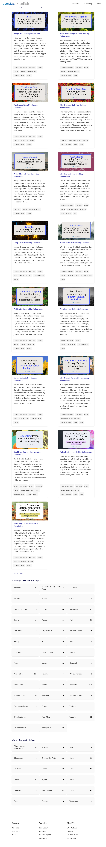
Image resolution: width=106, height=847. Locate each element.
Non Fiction (18, 674)
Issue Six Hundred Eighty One (78, 140)
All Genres (73, 587)
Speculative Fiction (21, 706)
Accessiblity (71, 838)
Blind (71, 747)
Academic (17, 587)
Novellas (45, 674)
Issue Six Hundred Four (21, 418)
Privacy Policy (72, 835)
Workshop (88, 3)
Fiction (40, 67)
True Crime (46, 717)
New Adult (73, 663)
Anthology (45, 747)
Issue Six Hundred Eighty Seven (24, 140)
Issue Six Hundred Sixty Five (31, 209)
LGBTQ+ (17, 652)
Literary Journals (19, 75)
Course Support (45, 835)
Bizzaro (44, 598)
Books (14, 835)
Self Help (45, 695)
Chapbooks (18, 758)
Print (81, 144)
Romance (73, 684)
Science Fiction (19, 695)
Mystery (45, 663)
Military (16, 663)
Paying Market (47, 790)
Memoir (72, 652)
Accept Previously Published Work (52, 587)
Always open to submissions (19, 747)
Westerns (72, 717)
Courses (42, 831)
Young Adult (46, 727)
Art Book (17, 598)
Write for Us (16, 831)
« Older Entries (17, 573)
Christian (45, 609)
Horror (44, 641)
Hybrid (16, 71)
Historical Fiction (75, 631)
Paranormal (18, 684)
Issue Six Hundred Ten (27, 344)
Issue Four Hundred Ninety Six (23, 561)
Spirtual (45, 706)
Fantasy (45, 620)
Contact (70, 831)
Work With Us (72, 828)
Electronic (32, 67)
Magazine (76, 3)
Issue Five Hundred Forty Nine (30, 490)
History (16, 641)
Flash (86, 205)
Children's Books (20, 609)
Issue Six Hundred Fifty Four (22, 275)
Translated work (20, 717)
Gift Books (18, 631)
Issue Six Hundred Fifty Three (70, 275)
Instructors (43, 838)
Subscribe (15, 828)
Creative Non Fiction (20, 67)
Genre (16, 779)
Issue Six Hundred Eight (68, 344)
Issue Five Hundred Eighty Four (70, 418)
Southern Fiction (75, 695)
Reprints (45, 801)
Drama (63, 340)
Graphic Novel (47, 631)
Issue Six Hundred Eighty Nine (70, 71)
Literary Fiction (47, 652)
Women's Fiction (20, 727)
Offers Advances (75, 674)
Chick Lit (72, 598)
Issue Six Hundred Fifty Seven (76, 209)
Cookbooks (73, 609)
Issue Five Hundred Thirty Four (70, 490)
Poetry (29, 75)
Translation (73, 801)
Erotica (16, 620)
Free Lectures (44, 828)
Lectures (99, 3)
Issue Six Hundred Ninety (28, 71)
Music (75, 494)
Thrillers (72, 706)
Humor (71, 641)
